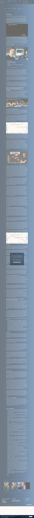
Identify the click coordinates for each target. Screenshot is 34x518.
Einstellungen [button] (22, 516)
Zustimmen (30, 516)
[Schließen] (33, 516)
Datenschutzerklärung (6, 517)
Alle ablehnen (26, 516)
